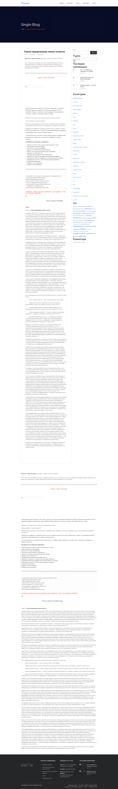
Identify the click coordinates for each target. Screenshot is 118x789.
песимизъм (82, 222)
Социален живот (77, 169)
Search (74, 49)
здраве (89, 218)
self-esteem (77, 213)
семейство (76, 166)
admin (25, 54)
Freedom (82, 208)
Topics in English (77, 109)
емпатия (85, 218)
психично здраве (88, 222)
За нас (94, 3)
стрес (74, 173)
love (83, 211)
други (74, 128)
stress (84, 213)
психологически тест (77, 224)
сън (74, 181)
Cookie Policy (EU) (46, 778)
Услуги (77, 3)
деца (74, 124)
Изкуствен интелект (78, 136)
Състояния (69, 3)
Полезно (75, 154)
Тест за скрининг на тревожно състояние (86, 70)
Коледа (92, 213)
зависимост (76, 132)
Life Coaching (77, 211)
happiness (88, 209)
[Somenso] (30, 3)
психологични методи (78, 162)
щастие (75, 199)
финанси (76, 236)
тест (90, 229)
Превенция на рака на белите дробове (86, 78)
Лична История (77, 139)
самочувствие (91, 226)
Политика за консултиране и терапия (73, 786)
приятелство (76, 158)
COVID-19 (89, 206)
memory (86, 211)
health (93, 208)
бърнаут (75, 113)
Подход (61, 3)
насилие (83, 220)
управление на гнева (83, 231)
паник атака (76, 151)
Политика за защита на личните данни (88, 785)
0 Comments (40, 54)
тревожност (76, 192)
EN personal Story (77, 105)
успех (94, 233)
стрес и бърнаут (77, 177)
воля (74, 117)
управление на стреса (82, 233)
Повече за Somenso (47, 764)
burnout (75, 206)
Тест (74, 184)
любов (74, 143)
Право (85, 215)
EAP (79, 208)
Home (23, 29)
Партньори (86, 3)
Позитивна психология (78, 215)
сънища (87, 229)
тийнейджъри (76, 188)
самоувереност (79, 226)
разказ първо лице (85, 224)
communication (82, 206)
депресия (75, 120)
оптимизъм (90, 220)
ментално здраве (77, 220)
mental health (92, 211)
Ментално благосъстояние (80, 147)
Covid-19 (75, 102)
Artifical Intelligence (78, 98)
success (88, 213)
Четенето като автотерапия (80, 196)
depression (75, 208)
